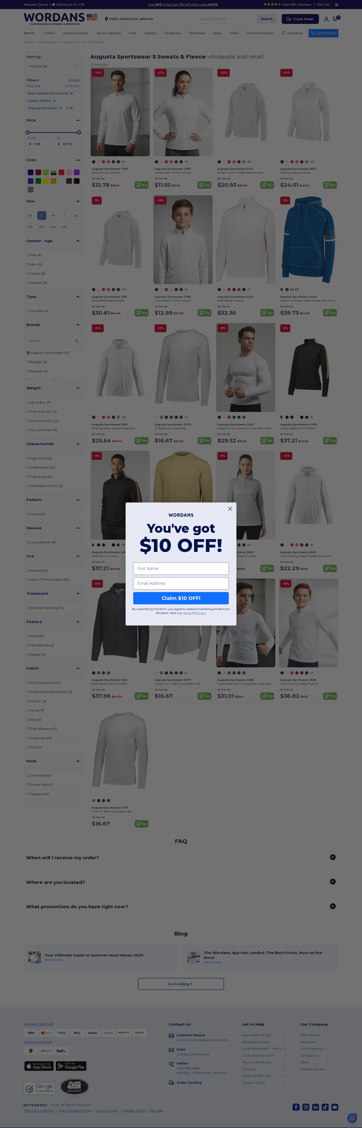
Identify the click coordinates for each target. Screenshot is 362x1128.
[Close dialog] (230, 508)
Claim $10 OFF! (181, 598)
